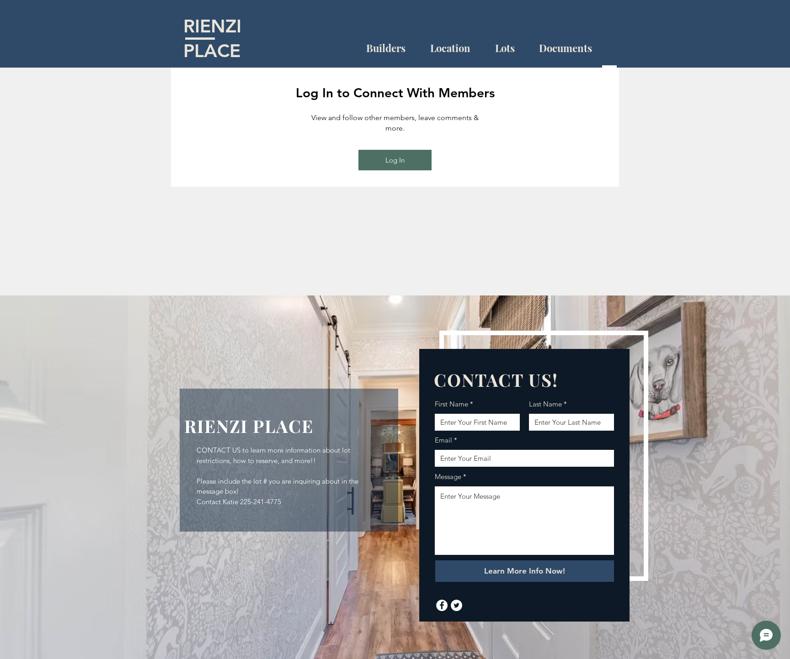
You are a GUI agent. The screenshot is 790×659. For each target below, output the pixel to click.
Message (448, 476)
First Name (451, 404)
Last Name (545, 404)
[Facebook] (442, 605)
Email (443, 440)
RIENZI (212, 26)
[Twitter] (456, 605)
